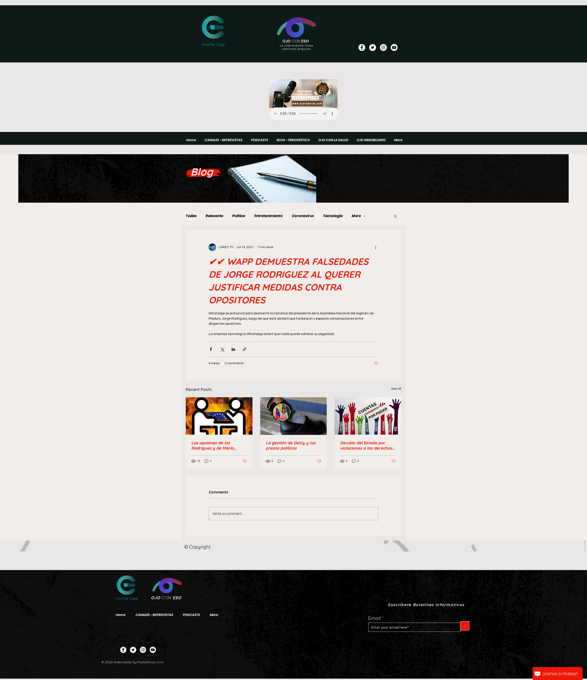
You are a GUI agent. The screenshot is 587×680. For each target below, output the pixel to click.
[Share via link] (244, 349)
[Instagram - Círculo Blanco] (383, 47)
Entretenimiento (268, 216)
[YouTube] (394, 47)
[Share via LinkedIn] (233, 349)
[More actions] (375, 247)
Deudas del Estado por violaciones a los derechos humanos (366, 445)
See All (396, 388)
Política (238, 216)
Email (374, 618)
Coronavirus (303, 216)
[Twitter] (133, 650)
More (356, 216)
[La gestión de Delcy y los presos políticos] (293, 416)
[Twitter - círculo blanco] (372, 47)
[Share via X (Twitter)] (222, 349)
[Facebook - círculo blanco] (361, 47)
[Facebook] (123, 650)
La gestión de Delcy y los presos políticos (291, 445)
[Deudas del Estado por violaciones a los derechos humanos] (368, 416)
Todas (191, 216)
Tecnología (333, 216)
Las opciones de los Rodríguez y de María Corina (212, 445)
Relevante (214, 216)
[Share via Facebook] (211, 349)
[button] (395, 216)
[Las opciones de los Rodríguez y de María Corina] (219, 416)
